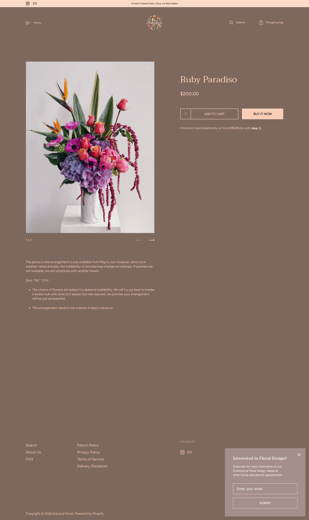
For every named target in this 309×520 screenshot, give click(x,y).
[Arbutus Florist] (154, 22)
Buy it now (262, 114)
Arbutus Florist (63, 514)
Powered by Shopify (89, 514)
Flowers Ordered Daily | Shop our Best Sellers (154, 3)
